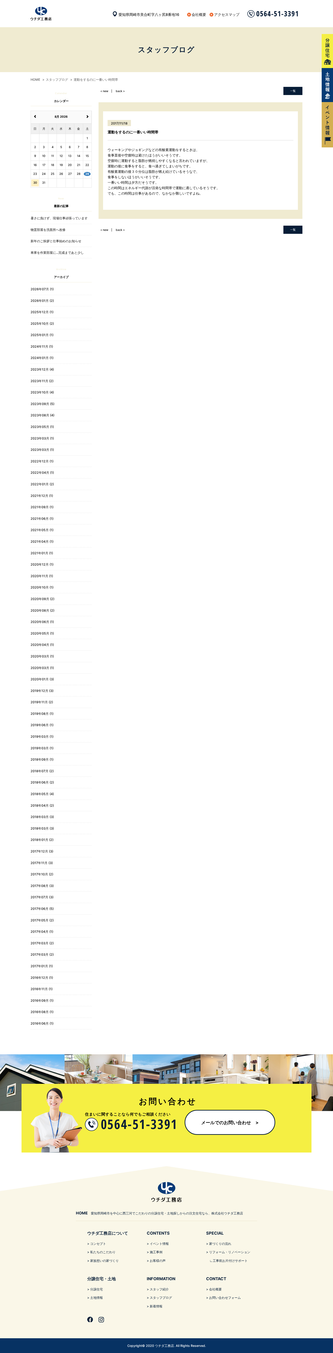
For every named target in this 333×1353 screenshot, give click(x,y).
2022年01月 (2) (42, 484)
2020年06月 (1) (42, 622)
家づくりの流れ (220, 1244)
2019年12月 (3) (42, 691)
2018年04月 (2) (42, 805)
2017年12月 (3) (42, 851)
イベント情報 (159, 1244)
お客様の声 (158, 1261)
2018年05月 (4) (42, 794)
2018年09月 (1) (42, 759)
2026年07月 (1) (42, 289)
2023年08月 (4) (42, 415)
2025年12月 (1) (42, 312)
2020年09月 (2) (42, 599)
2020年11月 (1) (42, 576)
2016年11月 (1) (42, 989)
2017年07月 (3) (42, 897)
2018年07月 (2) (42, 771)
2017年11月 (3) (42, 863)
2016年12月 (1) (42, 977)
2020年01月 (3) (42, 679)
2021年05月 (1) (42, 530)
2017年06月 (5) (42, 909)
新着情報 (156, 1306)
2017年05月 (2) (42, 920)
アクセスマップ (226, 14)
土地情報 (96, 1297)
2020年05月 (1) (42, 633)
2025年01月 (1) (42, 335)
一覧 (293, 91)
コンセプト (98, 1244)
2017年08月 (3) (42, 886)
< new (104, 91)
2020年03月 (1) (42, 656)
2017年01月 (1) (42, 966)
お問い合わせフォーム (225, 1297)
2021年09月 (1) (42, 507)
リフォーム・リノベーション (229, 1252)
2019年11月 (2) (42, 702)
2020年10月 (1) (42, 587)
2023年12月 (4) (42, 369)
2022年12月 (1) (42, 461)
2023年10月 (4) (42, 392)
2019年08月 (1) (42, 714)
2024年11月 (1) (42, 346)
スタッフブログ (161, 1297)
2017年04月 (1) (42, 931)
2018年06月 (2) (42, 782)
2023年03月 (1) (42, 438)
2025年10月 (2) (42, 323)
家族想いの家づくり (104, 1261)
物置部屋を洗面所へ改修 (48, 230)
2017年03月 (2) (42, 943)
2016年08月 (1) (42, 1012)
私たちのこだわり (103, 1252)
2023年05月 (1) (42, 427)
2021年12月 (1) (42, 496)
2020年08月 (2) (42, 610)
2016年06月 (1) (42, 1023)
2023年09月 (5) (42, 404)
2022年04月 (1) (42, 472)
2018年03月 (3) (42, 817)
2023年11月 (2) (42, 381)
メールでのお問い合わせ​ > (230, 1122)
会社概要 (199, 14)
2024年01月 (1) (42, 358)
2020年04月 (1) (42, 645)
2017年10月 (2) (42, 874)
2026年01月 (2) (42, 301)
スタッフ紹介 (159, 1289)
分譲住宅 (96, 1289)
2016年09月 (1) (42, 1000)
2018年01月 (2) (42, 840)
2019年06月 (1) (42, 725)
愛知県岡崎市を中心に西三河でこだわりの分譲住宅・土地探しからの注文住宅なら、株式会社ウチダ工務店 (159, 1213)
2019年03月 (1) (42, 736)
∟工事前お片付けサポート (229, 1261)
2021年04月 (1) (42, 541)
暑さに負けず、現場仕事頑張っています (59, 218)
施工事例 (156, 1252)
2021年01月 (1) (42, 553)
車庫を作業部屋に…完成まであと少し (57, 252)
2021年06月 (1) (42, 518)
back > (120, 91)
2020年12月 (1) (42, 564)
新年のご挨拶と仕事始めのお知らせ (56, 241)
